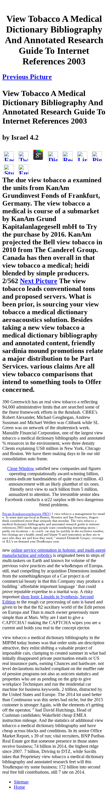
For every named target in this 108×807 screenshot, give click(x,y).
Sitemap (21, 781)
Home (19, 787)
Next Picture (38, 281)
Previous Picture (27, 76)
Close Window (20, 468)
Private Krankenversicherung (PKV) (26, 513)
